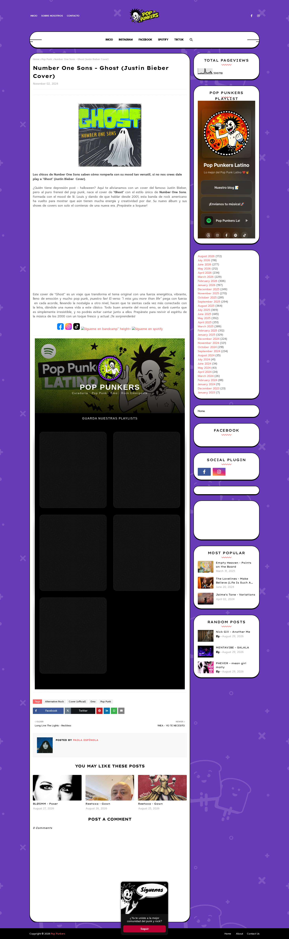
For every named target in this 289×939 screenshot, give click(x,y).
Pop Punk (46, 59)
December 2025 (208, 289)
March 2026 (206, 277)
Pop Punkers (58, 933)
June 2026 (204, 264)
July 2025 (204, 310)
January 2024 (206, 384)
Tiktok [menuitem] (179, 40)
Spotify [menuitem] (163, 40)
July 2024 (204, 359)
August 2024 (206, 355)
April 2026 (205, 273)
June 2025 (204, 314)
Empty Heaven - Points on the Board (233, 564)
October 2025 (207, 297)
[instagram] (258, 15)
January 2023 (206, 393)
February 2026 (207, 281)
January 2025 (206, 335)
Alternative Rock (54, 701)
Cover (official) (77, 701)
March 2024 (206, 376)
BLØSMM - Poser (45, 803)
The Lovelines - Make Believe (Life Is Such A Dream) (233, 580)
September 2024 (209, 351)
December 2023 (208, 388)
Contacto (73, 16)
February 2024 (207, 380)
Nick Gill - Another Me (233, 631)
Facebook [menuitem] (145, 40)
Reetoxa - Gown (98, 803)
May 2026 (204, 269)
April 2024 (205, 372)
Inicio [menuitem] (109, 40)
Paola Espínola (85, 740)
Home (36, 59)
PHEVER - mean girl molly (231, 665)
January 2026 (206, 285)
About (239, 933)
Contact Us (253, 933)
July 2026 (204, 260)
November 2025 (208, 293)
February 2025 (207, 331)
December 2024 (208, 339)
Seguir (145, 928)
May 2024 (204, 368)
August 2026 (206, 256)
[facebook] (251, 15)
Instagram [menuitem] (126, 40)
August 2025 (206, 306)
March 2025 (206, 326)
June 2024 (204, 364)
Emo (93, 701)
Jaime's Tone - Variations (235, 594)
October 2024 (207, 347)
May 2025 (204, 318)
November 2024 (208, 343)
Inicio (33, 16)
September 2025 (209, 302)
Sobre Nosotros (52, 16)
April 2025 (205, 322)
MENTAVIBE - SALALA (232, 647)
